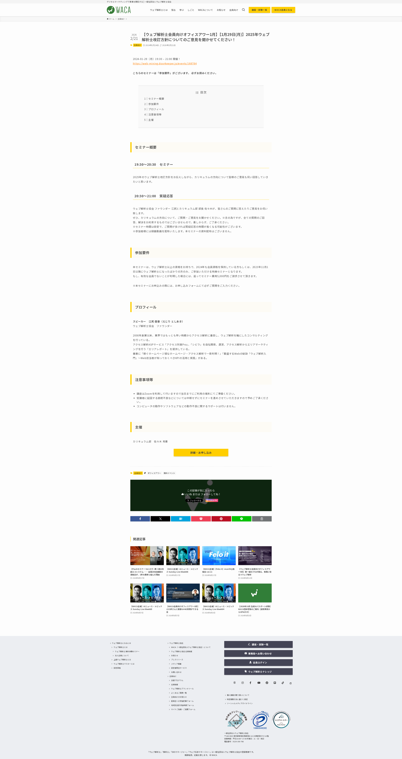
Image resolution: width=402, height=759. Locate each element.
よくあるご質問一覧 (179, 693)
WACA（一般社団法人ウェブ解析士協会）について (191, 647)
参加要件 (153, 104)
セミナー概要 (156, 98)
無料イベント (169, 473)
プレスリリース (177, 659)
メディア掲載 (176, 663)
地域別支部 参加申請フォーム (182, 705)
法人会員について (122, 655)
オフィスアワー (154, 473)
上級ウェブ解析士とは (122, 659)
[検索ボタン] (243, 9)
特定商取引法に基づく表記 (237, 699)
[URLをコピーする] (262, 518)
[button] (140, 518)
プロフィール (156, 109)
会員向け (137, 45)
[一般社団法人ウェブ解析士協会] (119, 10)
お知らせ (174, 655)
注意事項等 (155, 114)
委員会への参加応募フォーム (182, 701)
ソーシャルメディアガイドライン (240, 703)
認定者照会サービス (179, 668)
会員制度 (174, 684)
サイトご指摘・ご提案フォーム (183, 709)
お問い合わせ (176, 672)
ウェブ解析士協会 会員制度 (181, 651)
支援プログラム (177, 680)
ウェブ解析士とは (121, 647)
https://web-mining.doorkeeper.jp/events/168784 (165, 63)
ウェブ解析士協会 (176, 643)
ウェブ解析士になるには (121, 643)
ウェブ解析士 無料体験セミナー (127, 651)
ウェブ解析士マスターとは (124, 663)
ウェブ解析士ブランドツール (182, 688)
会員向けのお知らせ (179, 697)
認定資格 (117, 668)
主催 (151, 120)
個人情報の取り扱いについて (238, 695)
